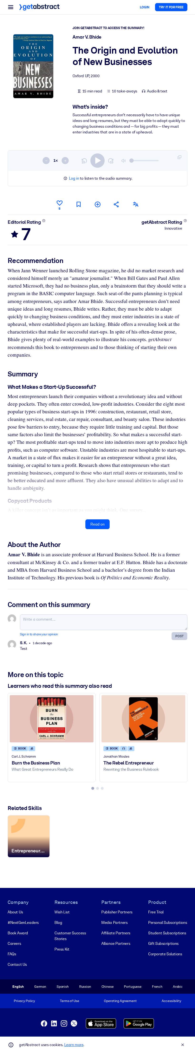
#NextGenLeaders (23, 922)
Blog (58, 922)
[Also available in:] (135, 204)
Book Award (18, 933)
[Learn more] (44, 221)
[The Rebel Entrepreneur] (143, 718)
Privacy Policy (24, 1001)
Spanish (63, 986)
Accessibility (171, 1001)
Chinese (108, 986)
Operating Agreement (120, 1001)
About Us (15, 912)
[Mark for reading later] (78, 204)
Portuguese (132, 986)
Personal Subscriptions (167, 922)
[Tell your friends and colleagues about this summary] (116, 204)
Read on (97, 524)
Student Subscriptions (167, 933)
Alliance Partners (115, 943)
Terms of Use (69, 1001)
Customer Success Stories (70, 936)
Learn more (73, 1045)
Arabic (178, 986)
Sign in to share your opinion (39, 634)
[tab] (92, 788)
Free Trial (156, 912)
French (157, 986)
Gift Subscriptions (163, 943)
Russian (85, 986)
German (40, 986)
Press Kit (61, 949)
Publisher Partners (116, 912)
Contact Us (17, 964)
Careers (14, 943)
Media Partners (114, 922)
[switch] (97, 160)
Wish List (61, 912)
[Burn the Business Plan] (51, 718)
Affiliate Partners (115, 933)
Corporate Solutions (165, 954)
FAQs (12, 954)
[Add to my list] (97, 204)
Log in (74, 178)
